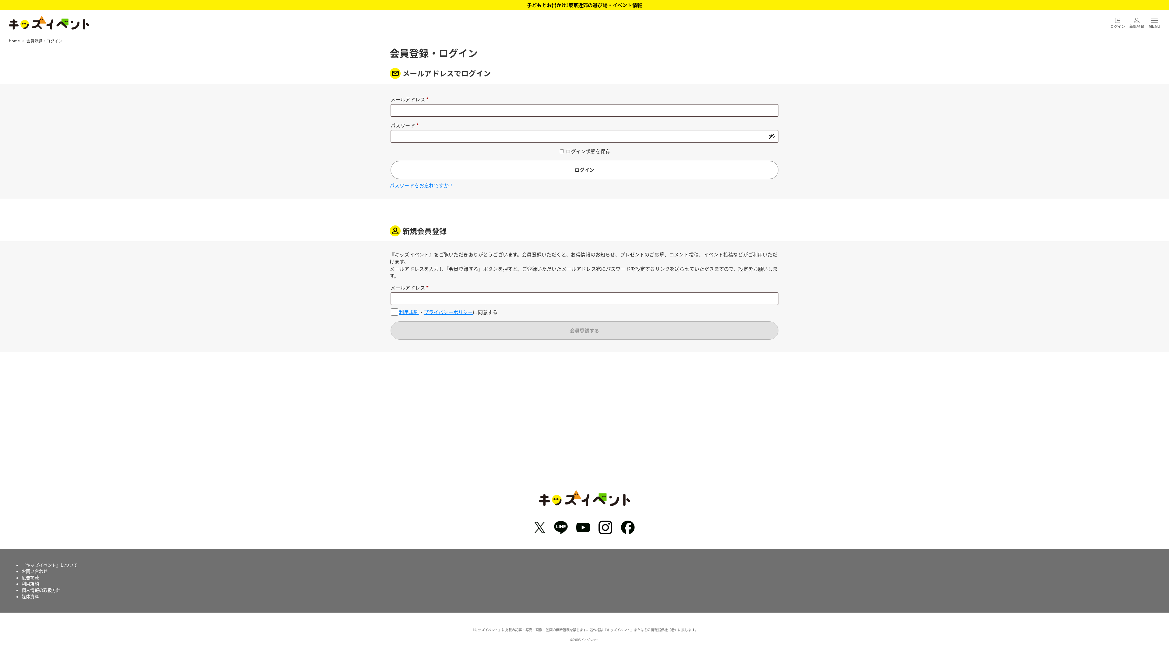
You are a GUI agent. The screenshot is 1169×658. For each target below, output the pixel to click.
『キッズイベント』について (50, 565)
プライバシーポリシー (448, 312)
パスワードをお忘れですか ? (421, 185)
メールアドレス (412, 99)
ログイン (584, 169)
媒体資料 (30, 596)
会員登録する (584, 330)
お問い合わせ (34, 571)
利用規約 (409, 312)
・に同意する (448, 311)
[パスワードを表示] (771, 136)
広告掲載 (30, 578)
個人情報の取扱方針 (41, 590)
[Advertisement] (584, 433)
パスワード (407, 125)
